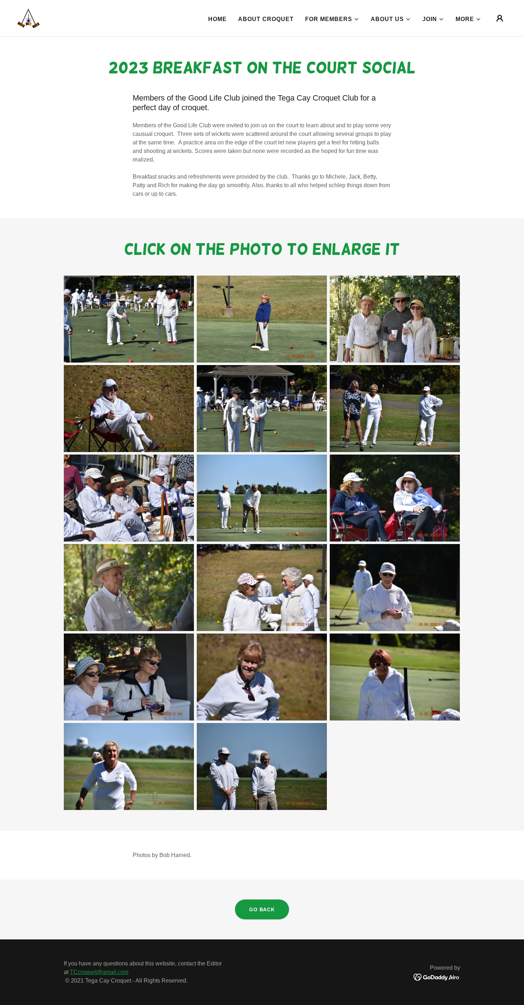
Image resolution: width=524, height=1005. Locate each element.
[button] (332, 19)
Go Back (262, 909)
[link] (28, 18)
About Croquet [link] (266, 19)
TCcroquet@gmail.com (99, 972)
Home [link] (217, 19)
